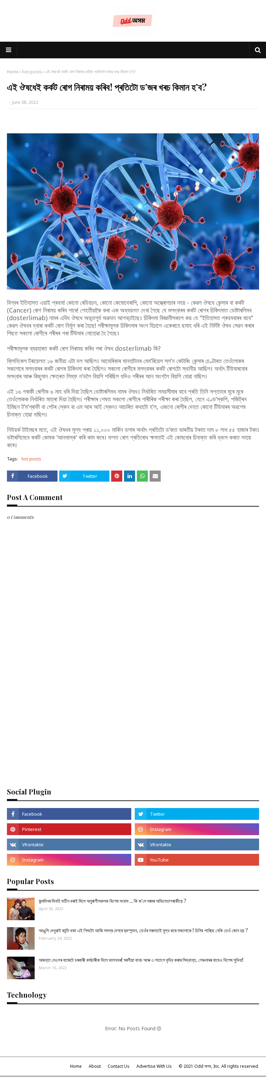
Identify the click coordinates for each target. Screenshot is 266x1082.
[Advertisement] (133, 727)
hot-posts (32, 72)
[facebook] (69, 814)
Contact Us (119, 1066)
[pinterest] (69, 829)
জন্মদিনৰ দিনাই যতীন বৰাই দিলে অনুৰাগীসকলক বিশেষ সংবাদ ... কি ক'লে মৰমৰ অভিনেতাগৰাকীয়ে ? (112, 901)
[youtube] (197, 860)
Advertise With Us (154, 1066)
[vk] (69, 844)
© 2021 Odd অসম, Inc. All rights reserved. (219, 1066)
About (95, 1066)
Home (13, 72)
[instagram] (197, 829)
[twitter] (197, 814)
